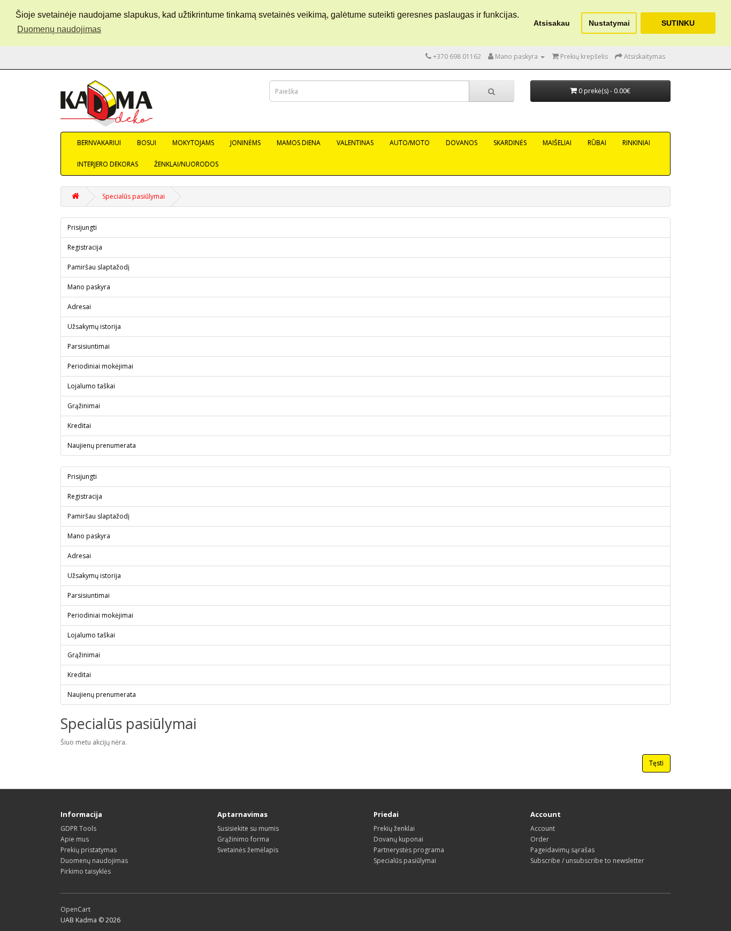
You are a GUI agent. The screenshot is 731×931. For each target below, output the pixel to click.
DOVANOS (461, 142)
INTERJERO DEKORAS (107, 164)
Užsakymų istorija (94, 326)
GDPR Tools (78, 828)
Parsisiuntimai (88, 346)
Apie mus (74, 839)
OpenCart (75, 909)
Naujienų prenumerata (101, 445)
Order (539, 839)
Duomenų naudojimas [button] (59, 29)
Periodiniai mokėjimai (100, 366)
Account (542, 828)
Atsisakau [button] (552, 23)
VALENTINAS (355, 142)
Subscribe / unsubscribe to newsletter (587, 860)
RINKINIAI (636, 142)
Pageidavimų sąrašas (562, 849)
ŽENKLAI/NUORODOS (186, 164)
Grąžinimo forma (243, 839)
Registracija (84, 247)
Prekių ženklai (394, 828)
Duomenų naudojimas (94, 860)
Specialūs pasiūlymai (133, 196)
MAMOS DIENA (299, 142)
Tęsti (656, 763)
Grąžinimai (83, 405)
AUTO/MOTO (410, 142)
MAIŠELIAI (557, 142)
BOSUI (146, 142)
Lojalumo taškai (91, 386)
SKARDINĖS (510, 142)
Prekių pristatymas (88, 849)
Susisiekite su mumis (248, 828)
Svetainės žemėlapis (247, 849)
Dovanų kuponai (398, 839)
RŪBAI (597, 142)
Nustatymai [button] (609, 23)
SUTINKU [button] (678, 23)
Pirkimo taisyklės (85, 871)
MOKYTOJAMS (193, 142)
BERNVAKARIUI (99, 142)
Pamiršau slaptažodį (98, 267)
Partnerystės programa (409, 849)
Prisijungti (82, 227)
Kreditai (79, 425)
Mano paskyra (88, 286)
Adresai (79, 306)
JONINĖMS (245, 142)
